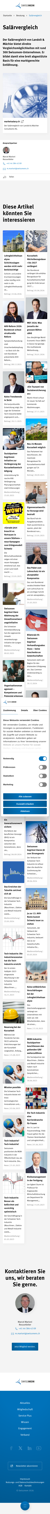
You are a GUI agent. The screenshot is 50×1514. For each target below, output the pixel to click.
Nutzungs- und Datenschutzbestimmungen (25, 1482)
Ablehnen (25, 811)
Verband (25, 1435)
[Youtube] (38, 1448)
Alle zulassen (25, 796)
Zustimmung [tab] (9, 710)
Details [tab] (24, 710)
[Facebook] (11, 1448)
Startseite (7, 16)
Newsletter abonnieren (27, 1466)
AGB (20, 1486)
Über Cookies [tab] (40, 710)
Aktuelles (25, 1403)
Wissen (25, 1422)
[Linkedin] (29, 1448)
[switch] (43, 767)
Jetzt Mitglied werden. (25, 1347)
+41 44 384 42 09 (14, 164)
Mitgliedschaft (25, 1409)
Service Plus (25, 1416)
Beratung (20, 16)
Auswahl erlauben (25, 804)
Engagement (25, 1428)
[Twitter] (20, 1448)
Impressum (25, 1479)
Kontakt (28, 1486)
